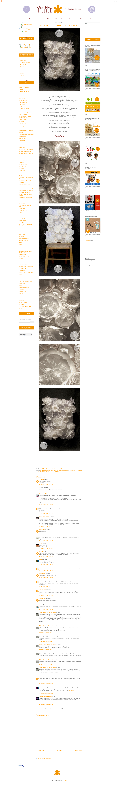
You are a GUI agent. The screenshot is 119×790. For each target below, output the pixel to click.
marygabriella (42, 573)
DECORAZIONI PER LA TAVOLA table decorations (26, 157)
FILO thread (21, 212)
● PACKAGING (22, 75)
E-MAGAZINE (22, 162)
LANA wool (21, 232)
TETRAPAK (21, 293)
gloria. (40, 559)
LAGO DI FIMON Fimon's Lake (25, 230)
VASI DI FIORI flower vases (25, 306)
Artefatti (41, 551)
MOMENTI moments (23, 240)
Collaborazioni (82, 18)
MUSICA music (22, 242)
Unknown (41, 479)
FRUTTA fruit (22, 222)
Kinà (40, 604)
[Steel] (22, 46)
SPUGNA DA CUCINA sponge (25, 281)
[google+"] (26, 29)
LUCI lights (21, 236)
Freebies (63, 18)
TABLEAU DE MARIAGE (24, 287)
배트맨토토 (71, 690)
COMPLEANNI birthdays (24, 138)
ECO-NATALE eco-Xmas (24, 192)
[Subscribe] (25, 31)
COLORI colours (22, 136)
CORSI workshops (23, 143)
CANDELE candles (23, 119)
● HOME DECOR (22, 64)
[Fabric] (29, 47)
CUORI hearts (22, 147)
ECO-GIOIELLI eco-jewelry (25, 182)
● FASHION (21, 66)
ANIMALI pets (22, 98)
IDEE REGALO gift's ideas (24, 227)
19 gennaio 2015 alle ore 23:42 (46, 490)
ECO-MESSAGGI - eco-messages (26, 188)
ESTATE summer (22, 201)
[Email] (26, 23)
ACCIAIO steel (22, 94)
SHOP (47, 18)
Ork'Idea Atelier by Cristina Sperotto (47, 612)
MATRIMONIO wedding (24, 238)
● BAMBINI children (23, 71)
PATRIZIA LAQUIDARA (24, 256)
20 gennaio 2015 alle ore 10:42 (46, 526)
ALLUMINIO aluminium (24, 96)
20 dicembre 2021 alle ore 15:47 (46, 693)
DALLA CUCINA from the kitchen (26, 149)
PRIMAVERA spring (23, 264)
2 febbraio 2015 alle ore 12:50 (45, 657)
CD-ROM (21, 132)
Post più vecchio (78, 750)
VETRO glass (22, 308)
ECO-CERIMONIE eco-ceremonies (24, 171)
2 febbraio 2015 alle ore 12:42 (45, 632)
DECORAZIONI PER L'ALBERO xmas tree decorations (26, 154)
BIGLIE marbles (22, 106)
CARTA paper (50, 470)
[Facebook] (26, 24)
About (40, 18)
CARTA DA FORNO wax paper (25, 123)
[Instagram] (26, 25)
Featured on (72, 18)
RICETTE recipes (22, 268)
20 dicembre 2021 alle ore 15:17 (46, 683)
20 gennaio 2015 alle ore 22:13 (46, 548)
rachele (41, 535)
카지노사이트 (57, 700)
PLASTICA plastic (22, 258)
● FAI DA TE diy (22, 60)
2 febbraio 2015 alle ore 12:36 (45, 623)
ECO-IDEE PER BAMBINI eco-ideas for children (25, 185)
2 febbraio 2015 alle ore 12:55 (45, 674)
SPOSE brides (58, 471)
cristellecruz (42, 676)
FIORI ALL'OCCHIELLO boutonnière (24, 215)
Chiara (40, 543)
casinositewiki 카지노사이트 (45, 696)
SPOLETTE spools (23, 276)
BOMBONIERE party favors (25, 112)
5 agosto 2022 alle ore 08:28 (45, 712)
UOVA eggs (21, 300)
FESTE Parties (22, 208)
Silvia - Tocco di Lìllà (44, 516)
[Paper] (21, 44)
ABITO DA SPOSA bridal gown (25, 91)
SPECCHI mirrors (22, 274)
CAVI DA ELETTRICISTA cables (26, 130)
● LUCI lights (21, 73)
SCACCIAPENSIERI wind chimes (26, 272)
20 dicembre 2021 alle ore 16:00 (46, 704)
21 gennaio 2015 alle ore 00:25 (46, 556)
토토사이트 (69, 679)
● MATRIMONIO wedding (24, 62)
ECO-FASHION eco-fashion (25, 180)
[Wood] (27, 46)
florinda (41, 507)
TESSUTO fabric (22, 291)
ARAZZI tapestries (23, 100)
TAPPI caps (21, 289)
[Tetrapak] (23, 47)
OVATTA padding (22, 247)
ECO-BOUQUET (22, 168)
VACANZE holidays (23, 302)
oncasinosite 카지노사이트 (45, 685)
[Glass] (30, 46)
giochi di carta (95, 265)
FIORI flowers (72, 470)
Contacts (92, 18)
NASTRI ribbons (22, 244)
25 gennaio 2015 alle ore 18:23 (46, 586)
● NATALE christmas (23, 68)
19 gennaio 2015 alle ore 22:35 (46, 484)
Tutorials (55, 18)
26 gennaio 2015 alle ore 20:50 (46, 609)
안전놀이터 (41, 706)
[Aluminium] (30, 44)
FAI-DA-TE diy (22, 203)
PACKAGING (21, 249)
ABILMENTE (21, 89)
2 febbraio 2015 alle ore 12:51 (45, 664)
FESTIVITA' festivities (23, 210)
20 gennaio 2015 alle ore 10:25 (46, 513)
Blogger (65, 780)
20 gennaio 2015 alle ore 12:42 (46, 533)
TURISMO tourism (23, 296)
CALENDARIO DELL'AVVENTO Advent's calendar (25, 117)
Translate (29, 336)
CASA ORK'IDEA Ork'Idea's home (26, 128)
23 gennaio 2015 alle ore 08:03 (46, 570)
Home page (32, 18)
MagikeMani (42, 529)
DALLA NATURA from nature (25, 151)
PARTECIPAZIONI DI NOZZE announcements (25, 252)
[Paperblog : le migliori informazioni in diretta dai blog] (20, 766)
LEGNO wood (22, 234)
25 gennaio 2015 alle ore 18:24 (46, 595)
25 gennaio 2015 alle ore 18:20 (46, 577)
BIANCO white (43, 470)
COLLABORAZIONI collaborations (61, 470)
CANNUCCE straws (23, 121)
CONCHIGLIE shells (23, 140)
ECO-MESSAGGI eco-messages (26, 190)
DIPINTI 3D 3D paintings (24, 160)
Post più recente (40, 750)
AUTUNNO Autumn (23, 102)
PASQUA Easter (22, 254)
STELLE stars (22, 283)
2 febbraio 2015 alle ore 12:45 (45, 649)
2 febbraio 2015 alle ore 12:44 (45, 641)
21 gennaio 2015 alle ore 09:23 (46, 564)
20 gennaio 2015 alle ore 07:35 (46, 504)
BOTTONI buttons (23, 114)
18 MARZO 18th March (24, 87)
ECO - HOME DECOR (23, 164)
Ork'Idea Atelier (88, 240)
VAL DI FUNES (22, 304)
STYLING (21, 285)
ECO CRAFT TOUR (23, 166)
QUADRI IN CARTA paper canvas (47, 471)
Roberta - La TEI (43, 493)
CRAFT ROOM (22, 145)
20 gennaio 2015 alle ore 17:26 (46, 540)
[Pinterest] (26, 27)
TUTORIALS (21, 298)
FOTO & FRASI (22, 220)
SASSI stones (22, 270)
